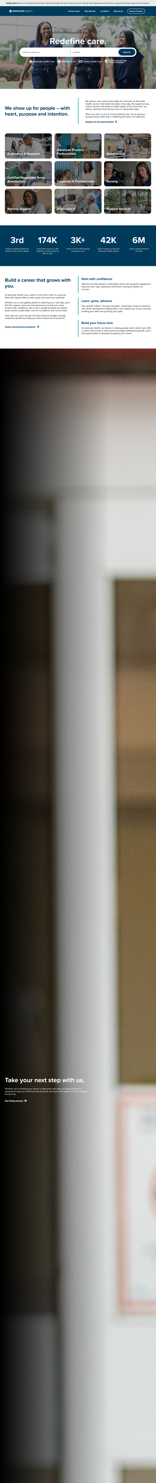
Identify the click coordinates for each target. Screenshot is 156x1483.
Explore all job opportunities (100, 121)
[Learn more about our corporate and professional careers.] (78, 173)
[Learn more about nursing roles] (127, 173)
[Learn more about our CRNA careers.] (28, 173)
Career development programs (20, 326)
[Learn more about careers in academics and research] (28, 146)
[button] (74, 11)
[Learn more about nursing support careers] (28, 201)
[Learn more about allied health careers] (127, 146)
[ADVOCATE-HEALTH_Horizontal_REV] (20, 10)
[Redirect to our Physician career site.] (78, 201)
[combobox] (45, 52)
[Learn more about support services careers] (127, 201)
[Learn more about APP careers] (78, 146)
